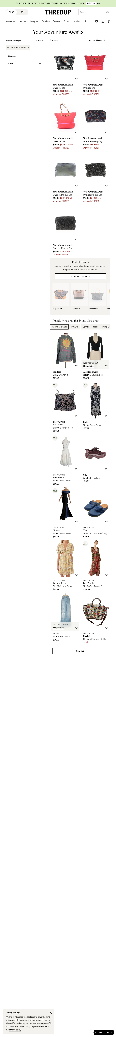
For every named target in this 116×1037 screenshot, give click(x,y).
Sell (23, 12)
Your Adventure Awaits (16, 47)
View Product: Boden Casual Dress (95, 408)
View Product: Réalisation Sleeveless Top (65, 408)
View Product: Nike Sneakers (95, 461)
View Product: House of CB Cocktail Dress (65, 461)
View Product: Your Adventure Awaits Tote (65, 71)
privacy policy (15, 1029)
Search (83, 12)
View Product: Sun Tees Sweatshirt (65, 356)
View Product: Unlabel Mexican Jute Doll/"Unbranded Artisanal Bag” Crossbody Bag (95, 619)
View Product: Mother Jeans (65, 619)
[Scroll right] (106, 327)
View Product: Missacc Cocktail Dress (65, 513)
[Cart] (109, 21)
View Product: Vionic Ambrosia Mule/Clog (95, 513)
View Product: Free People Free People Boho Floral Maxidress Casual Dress (95, 566)
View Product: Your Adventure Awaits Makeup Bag (95, 124)
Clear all (39, 40)
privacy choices (40, 1026)
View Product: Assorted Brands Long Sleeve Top (95, 356)
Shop (11, 12)
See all (80, 651)
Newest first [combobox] (101, 40)
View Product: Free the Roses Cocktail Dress (65, 566)
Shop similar (88, 366)
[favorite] (76, 79)
